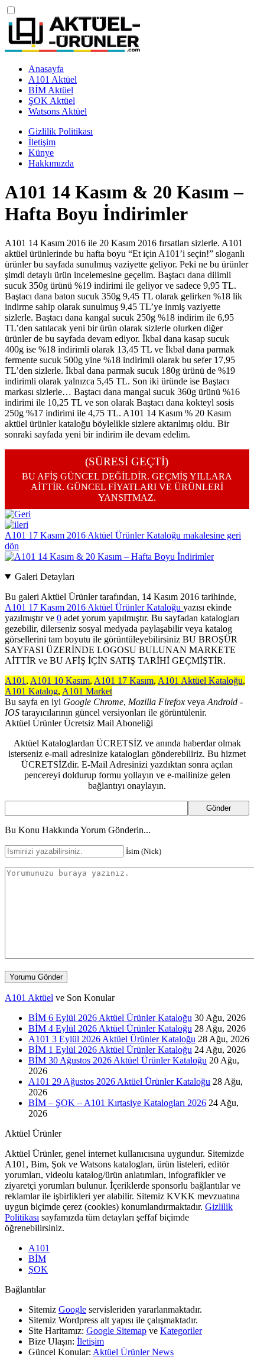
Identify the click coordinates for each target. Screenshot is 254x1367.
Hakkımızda (51, 163)
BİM (37, 1259)
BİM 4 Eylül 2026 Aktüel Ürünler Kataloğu (110, 1028)
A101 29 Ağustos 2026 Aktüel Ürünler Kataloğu (119, 1081)
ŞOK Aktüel (51, 101)
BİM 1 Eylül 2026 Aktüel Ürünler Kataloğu (110, 1050)
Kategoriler (181, 1331)
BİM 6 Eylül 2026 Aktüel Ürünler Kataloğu (110, 1018)
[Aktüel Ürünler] (72, 49)
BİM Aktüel (50, 90)
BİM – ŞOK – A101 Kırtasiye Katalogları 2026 (117, 1103)
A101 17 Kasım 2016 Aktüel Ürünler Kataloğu (94, 607)
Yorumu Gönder (36, 977)
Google (72, 1309)
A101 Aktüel (52, 79)
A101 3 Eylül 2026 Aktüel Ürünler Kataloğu (112, 1039)
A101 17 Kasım (124, 681)
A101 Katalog (31, 691)
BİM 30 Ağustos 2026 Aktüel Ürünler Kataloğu (117, 1060)
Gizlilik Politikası (60, 131)
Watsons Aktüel (57, 111)
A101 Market (87, 691)
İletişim (42, 142)
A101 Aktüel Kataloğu (200, 681)
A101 (15, 681)
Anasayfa (46, 69)
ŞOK (38, 1269)
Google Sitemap (116, 1331)
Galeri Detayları (44, 577)
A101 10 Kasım (60, 681)
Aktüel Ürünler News (133, 1352)
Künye (41, 153)
